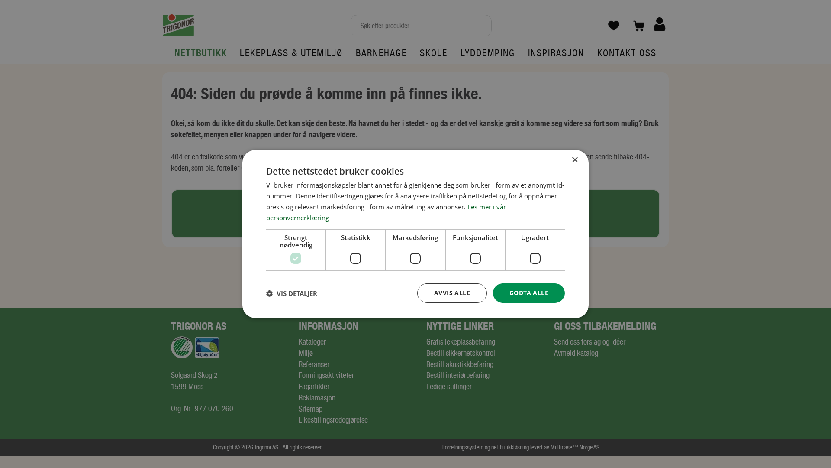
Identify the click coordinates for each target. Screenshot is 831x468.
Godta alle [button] (528, 293)
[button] (291, 293)
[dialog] (415, 234)
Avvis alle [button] (452, 293)
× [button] (574, 160)
